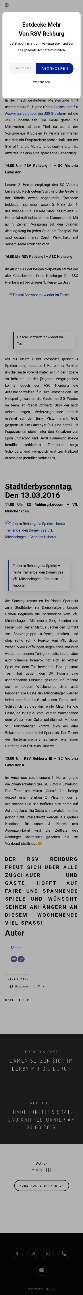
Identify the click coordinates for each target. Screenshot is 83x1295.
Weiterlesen (41, 82)
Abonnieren (55, 68)
